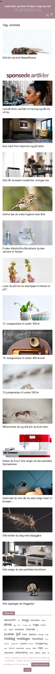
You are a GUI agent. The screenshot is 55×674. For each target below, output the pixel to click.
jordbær (9, 634)
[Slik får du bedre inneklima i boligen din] (27, 164)
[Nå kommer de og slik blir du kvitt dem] (27, 411)
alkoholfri (10, 620)
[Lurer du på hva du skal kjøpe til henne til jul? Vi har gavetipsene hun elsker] (27, 270)
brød (43, 620)
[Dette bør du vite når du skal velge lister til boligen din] (27, 482)
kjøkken (32, 634)
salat (5, 648)
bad (19, 620)
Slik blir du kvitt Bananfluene (19, 57)
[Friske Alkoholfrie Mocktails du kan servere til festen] (27, 232)
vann (37, 652)
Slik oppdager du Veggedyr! (19, 603)
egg (14, 625)
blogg (25, 620)
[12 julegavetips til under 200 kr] (27, 376)
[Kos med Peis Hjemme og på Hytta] (27, 130)
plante (23, 643)
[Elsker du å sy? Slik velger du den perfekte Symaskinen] (27, 445)
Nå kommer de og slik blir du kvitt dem (25, 426)
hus (5, 629)
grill (30, 625)
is (37, 630)
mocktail (37, 638)
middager (23, 638)
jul (18, 633)
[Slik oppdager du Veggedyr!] (27, 588)
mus (46, 639)
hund (43, 625)
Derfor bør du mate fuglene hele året (24, 214)
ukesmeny (21, 652)
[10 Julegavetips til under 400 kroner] (27, 342)
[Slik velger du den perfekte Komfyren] (27, 554)
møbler (6, 644)
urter (31, 653)
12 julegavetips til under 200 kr (21, 392)
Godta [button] (27, 670)
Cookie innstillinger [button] (40, 664)
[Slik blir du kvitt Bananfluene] (27, 42)
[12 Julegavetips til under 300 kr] (27, 307)
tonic (46, 648)
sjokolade (20, 648)
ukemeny (8, 652)
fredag (25, 625)
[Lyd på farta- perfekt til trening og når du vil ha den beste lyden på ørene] (27, 93)
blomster (35, 620)
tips (40, 647)
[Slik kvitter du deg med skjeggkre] (27, 519)
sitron (11, 648)
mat (46, 634)
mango (41, 634)
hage (36, 624)
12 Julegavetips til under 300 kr (21, 323)
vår (49, 653)
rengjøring (41, 643)
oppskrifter (15, 644)
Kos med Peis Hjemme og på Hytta (23, 146)
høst (11, 629)
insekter (19, 629)
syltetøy (28, 648)
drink (8, 624)
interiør (30, 629)
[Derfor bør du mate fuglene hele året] (27, 198)
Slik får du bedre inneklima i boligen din (26, 180)
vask (44, 652)
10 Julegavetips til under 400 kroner (24, 358)
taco (34, 648)
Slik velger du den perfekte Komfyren (24, 569)
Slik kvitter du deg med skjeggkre (22, 535)
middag (9, 638)
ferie (19, 625)
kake (24, 634)
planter (31, 644)
